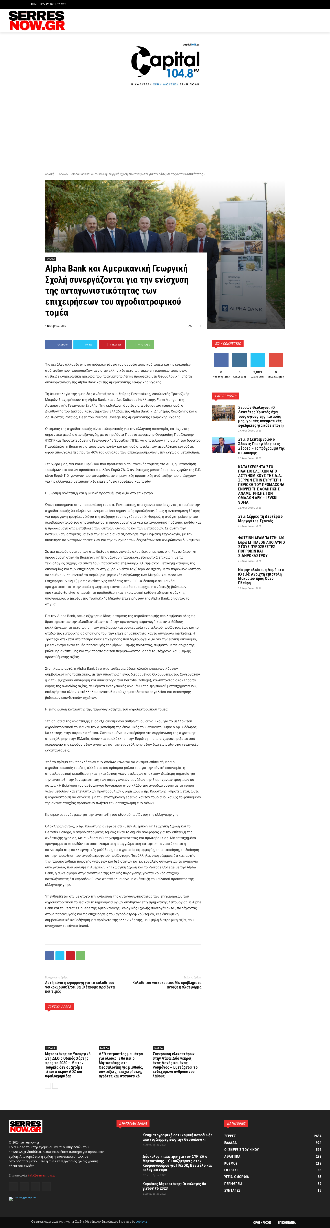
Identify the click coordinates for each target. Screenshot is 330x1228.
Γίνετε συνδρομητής (277, 356)
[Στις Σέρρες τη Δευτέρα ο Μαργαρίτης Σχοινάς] (223, 522)
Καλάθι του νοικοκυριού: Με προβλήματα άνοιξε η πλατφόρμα (166, 984)
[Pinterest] (70, 955)
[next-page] (55, 1086)
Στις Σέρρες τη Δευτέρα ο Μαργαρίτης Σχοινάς (260, 518)
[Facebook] (298, 20)
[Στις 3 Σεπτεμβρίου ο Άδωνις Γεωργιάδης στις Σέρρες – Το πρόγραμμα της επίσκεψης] (223, 445)
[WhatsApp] (80, 955)
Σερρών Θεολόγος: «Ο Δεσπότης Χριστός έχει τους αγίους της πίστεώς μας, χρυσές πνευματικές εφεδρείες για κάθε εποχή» (261, 416)
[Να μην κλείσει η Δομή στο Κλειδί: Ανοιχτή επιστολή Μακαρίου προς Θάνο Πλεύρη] (223, 575)
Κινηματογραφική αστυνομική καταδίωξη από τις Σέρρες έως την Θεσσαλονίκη (178, 1137)
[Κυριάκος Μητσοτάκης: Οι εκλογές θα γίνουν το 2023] (128, 1189)
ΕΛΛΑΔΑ (63, 174)
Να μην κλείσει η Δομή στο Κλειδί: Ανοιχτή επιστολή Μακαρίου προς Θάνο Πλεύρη (261, 576)
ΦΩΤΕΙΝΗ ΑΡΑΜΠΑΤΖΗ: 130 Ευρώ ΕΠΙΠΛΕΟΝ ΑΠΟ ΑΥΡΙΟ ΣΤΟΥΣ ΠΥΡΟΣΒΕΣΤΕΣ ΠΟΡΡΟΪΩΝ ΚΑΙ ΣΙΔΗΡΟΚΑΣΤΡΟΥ (261, 546)
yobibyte (141, 1222)
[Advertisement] (165, 130)
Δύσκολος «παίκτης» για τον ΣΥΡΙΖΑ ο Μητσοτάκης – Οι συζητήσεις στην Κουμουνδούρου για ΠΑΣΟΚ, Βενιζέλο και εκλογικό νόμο (177, 1163)
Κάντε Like (221, 354)
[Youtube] (318, 20)
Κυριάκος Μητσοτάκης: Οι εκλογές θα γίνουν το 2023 (174, 1186)
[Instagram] (305, 20)
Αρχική (49, 174)
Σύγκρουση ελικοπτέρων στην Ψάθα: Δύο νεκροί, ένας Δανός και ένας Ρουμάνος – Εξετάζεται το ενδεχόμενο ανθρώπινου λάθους (175, 1064)
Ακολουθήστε (240, 354)
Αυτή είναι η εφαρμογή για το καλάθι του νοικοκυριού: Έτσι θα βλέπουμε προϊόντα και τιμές (80, 987)
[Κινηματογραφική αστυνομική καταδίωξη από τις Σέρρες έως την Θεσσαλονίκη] (128, 1140)
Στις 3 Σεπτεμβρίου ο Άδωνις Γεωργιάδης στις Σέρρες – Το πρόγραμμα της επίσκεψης (261, 446)
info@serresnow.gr (42, 1175)
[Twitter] (311, 20)
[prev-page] (48, 1086)
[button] (295, 4)
